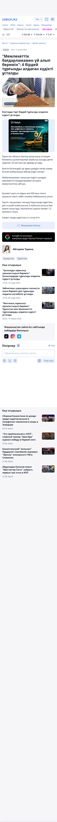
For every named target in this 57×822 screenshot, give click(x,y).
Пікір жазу (48, 360)
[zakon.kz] (9, 19)
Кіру (53, 345)
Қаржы (20, 25)
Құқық (36, 25)
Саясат (5, 25)
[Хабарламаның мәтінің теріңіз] (28, 353)
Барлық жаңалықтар (20, 43)
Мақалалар (46, 25)
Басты (5, 43)
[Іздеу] (46, 19)
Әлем (12, 25)
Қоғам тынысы (39, 43)
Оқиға (28, 25)
